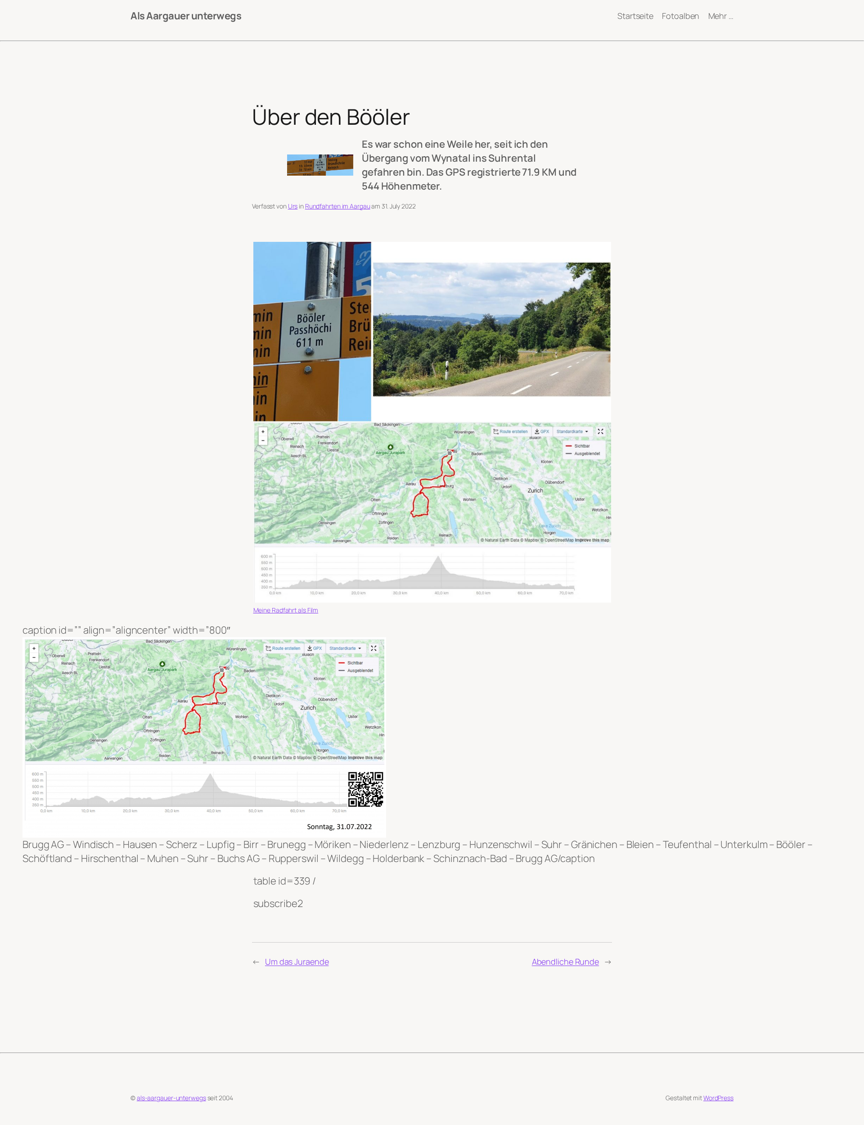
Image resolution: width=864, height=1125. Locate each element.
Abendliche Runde (565, 961)
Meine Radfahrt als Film (286, 610)
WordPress (718, 1097)
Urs (293, 206)
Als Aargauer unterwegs (185, 16)
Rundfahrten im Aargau (337, 206)
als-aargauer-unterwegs (171, 1097)
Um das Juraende (297, 961)
